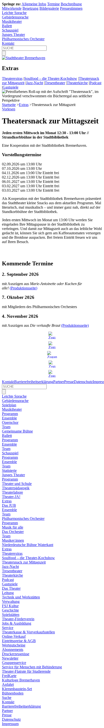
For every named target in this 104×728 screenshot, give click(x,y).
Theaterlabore (12, 492)
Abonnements (12, 649)
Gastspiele (10, 87)
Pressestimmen (71, 8)
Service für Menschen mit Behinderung (32, 667)
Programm (10, 414)
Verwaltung (11, 601)
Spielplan (9, 405)
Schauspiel (10, 30)
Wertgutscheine (13, 645)
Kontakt (8, 43)
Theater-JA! (11, 497)
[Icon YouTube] (52, 354)
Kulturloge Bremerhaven (21, 680)
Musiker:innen (13, 540)
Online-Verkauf (14, 636)
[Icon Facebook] (52, 345)
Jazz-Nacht (34, 83)
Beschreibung (71, 4)
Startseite (9, 105)
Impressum (10, 724)
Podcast (95, 83)
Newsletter (10, 658)
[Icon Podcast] (52, 364)
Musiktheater (12, 21)
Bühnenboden (12, 693)
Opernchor (10, 422)
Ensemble (9, 418)
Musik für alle (12, 527)
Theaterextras (12, 78)
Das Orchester (13, 532)
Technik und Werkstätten (21, 597)
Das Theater (11, 588)
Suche (6, 697)
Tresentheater (55, 83)
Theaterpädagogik (16, 488)
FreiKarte (9, 676)
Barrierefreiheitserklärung (33, 382)
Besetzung (30, 8)
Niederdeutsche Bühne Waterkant (27, 545)
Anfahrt (8, 684)
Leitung (8, 593)
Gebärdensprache (15, 17)
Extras (24, 105)
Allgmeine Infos (34, 4)
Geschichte (10, 610)
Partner (58, 382)
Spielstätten (10, 615)
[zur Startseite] (23, 58)
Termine (53, 4)
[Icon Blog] (52, 373)
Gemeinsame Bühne (17, 431)
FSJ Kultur (10, 606)
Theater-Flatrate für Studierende (26, 671)
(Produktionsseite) (23, 288)
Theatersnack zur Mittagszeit (24, 562)
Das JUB (9, 505)
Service (7, 628)
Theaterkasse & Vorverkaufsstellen (28, 632)
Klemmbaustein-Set (17, 689)
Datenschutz (83, 382)
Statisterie (9, 470)
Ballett (7, 26)
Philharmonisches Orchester (23, 39)
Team (6, 427)
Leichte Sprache (14, 13)
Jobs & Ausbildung (16, 623)
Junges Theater (13, 35)
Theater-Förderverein (18, 619)
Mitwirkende (12, 8)
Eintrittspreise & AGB (19, 641)
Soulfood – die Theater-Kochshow (50, 78)
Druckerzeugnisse (15, 654)
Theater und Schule (17, 484)
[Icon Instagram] (52, 335)
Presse (69, 382)
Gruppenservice (14, 663)
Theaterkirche (77, 83)
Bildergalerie (49, 8)
